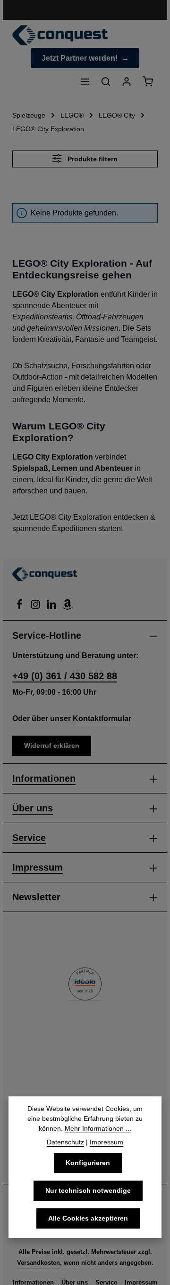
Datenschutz (65, 1142)
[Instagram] (36, 607)
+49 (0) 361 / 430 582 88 (64, 676)
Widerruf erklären (51, 745)
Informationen (44, 778)
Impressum (37, 867)
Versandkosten (38, 1262)
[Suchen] (105, 81)
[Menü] (85, 81)
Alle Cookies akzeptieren (88, 1218)
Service (29, 838)
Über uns (32, 808)
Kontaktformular (102, 718)
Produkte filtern (92, 159)
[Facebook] (20, 607)
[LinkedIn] (52, 607)
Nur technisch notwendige (88, 1190)
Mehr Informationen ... (98, 1128)
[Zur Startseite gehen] (60, 35)
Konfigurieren (88, 1162)
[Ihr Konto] (126, 81)
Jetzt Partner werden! (80, 58)
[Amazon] (67, 607)
